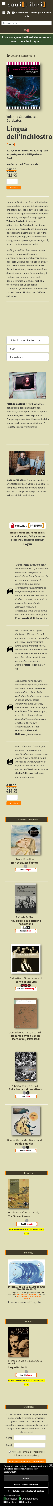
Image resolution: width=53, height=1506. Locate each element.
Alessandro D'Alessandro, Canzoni (29, 1297)
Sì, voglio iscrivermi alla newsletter (26, 1461)
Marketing (27, 1502)
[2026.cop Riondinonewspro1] (25, 840)
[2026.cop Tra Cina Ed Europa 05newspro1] (18, 1193)
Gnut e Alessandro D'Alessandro (26, 1140)
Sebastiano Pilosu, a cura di (26, 978)
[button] (27, 340)
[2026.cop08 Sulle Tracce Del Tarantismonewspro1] (25, 1066)
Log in (27, 544)
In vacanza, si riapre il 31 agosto (24, 1302)
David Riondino (26, 859)
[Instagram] (8, 12)
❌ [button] (51, 1465)
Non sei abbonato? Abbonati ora (27, 532)
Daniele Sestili (15, 1361)
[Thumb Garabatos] (27, 463)
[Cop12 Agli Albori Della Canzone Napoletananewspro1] (25, 898)
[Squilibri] (26, 4)
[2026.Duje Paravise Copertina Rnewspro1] (25, 1120)
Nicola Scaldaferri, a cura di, (23, 1212)
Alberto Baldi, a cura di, (26, 1086)
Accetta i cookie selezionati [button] (26, 1485)
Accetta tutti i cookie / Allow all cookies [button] (26, 1491)
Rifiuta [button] (26, 1478)
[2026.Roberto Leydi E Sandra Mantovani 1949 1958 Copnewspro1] (25, 1013)
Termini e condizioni (31, 1451)
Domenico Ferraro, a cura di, (26, 1032)
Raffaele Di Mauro (26, 917)
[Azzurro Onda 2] (26, 1272)
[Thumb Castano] (27, 385)
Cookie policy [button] (31, 1469)
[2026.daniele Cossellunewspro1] (25, 959)
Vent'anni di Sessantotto (27, 1294)
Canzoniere (28, 55)
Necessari (11, 1499)
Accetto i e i (27, 1453)
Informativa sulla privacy (26, 1455)
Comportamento (29, 1499)
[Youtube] (13, 12)
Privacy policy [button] (10, 1471)
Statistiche (11, 1502)
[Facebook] (3, 12)
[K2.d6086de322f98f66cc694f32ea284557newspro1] (18, 1342)
